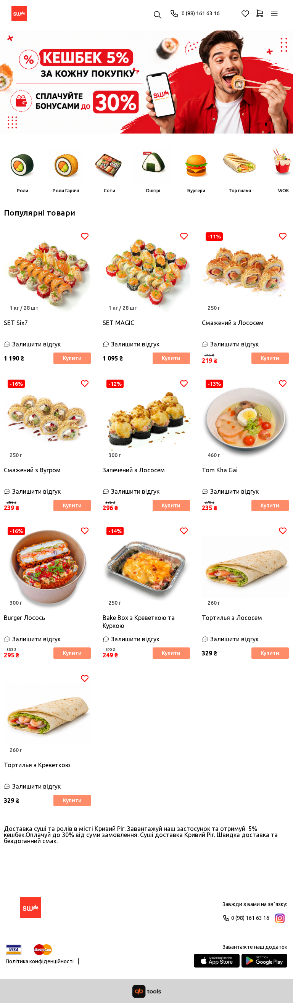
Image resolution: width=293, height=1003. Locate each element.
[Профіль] (274, 13)
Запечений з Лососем (134, 470)
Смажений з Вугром (32, 470)
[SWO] (19, 13)
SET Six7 (16, 322)
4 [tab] (281, 124)
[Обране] (245, 13)
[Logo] (30, 911)
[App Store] (217, 961)
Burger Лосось (24, 617)
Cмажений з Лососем (233, 322)
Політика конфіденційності (40, 961)
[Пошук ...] (157, 15)
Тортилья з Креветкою (37, 765)
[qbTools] (147, 991)
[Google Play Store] (264, 961)
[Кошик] (259, 13)
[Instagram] (280, 918)
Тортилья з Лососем (232, 617)
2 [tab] (266, 124)
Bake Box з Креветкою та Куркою (139, 621)
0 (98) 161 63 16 (201, 13)
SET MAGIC (118, 322)
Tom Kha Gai (220, 470)
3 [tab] (274, 124)
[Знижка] (146, 82)
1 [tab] (258, 124)
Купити (72, 358)
